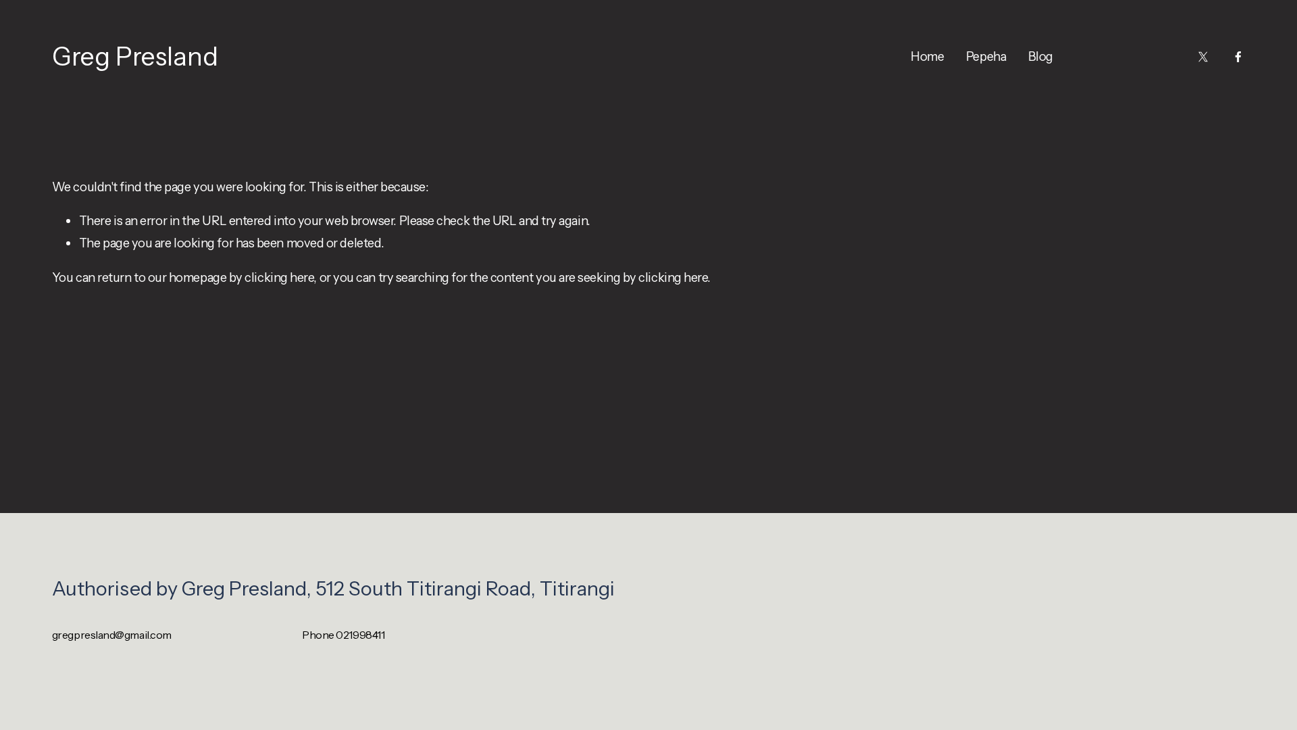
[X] (1203, 57)
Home (927, 56)
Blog (1040, 56)
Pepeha (986, 56)
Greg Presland (135, 56)
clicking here (279, 277)
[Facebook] (1238, 57)
